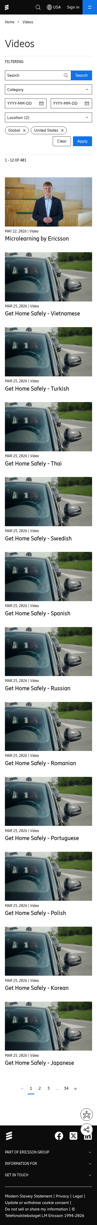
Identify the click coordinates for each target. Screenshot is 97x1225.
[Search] (38, 7)
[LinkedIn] (88, 1136)
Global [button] (14, 130)
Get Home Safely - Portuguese (42, 838)
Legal (78, 1196)
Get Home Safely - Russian (37, 688)
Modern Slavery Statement (28, 1196)
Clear (61, 141)
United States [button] (46, 130)
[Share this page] (86, 1129)
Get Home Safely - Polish (35, 913)
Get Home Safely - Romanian (40, 763)
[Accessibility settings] (86, 1114)
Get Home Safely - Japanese (39, 1062)
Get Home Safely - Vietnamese (42, 313)
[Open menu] (90, 7)
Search (82, 75)
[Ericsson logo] (6, 7)
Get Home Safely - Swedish (38, 538)
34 (66, 1088)
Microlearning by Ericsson (37, 238)
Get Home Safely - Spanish (37, 613)
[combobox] (48, 89)
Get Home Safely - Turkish (37, 388)
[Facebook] (59, 1136)
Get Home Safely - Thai (33, 463)
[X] (73, 1136)
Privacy (62, 1196)
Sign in (73, 7)
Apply (82, 141)
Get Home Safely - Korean (37, 987)
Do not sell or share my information (36, 1209)
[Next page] (75, 1088)
